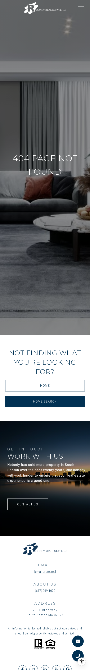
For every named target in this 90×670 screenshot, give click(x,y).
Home (45, 385)
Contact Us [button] (27, 504)
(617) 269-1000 (45, 590)
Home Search (45, 401)
